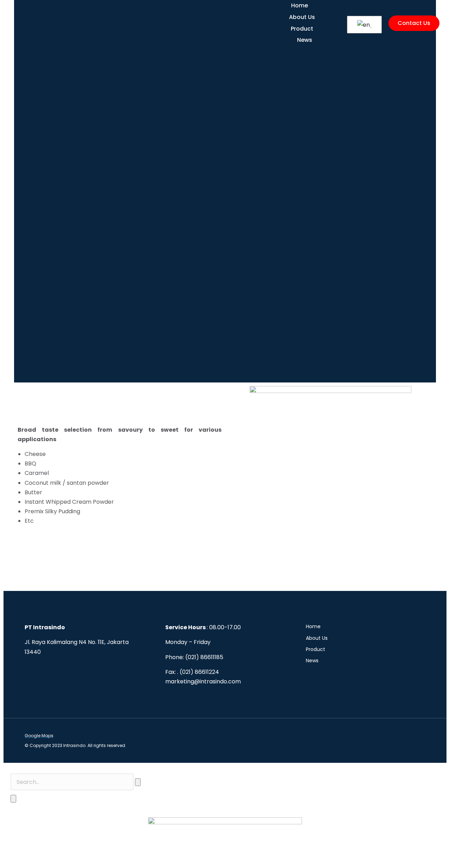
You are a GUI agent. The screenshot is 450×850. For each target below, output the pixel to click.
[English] (363, 25)
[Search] (13, 799)
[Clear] (138, 782)
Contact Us (414, 23)
